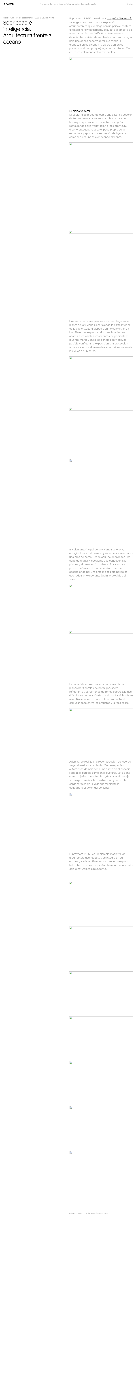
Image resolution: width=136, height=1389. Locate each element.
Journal (84, 4)
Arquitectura (8, 17)
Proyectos (44, 4)
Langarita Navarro (118, 18)
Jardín (87, 1213)
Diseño (81, 1213)
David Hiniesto (48, 17)
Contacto (92, 4)
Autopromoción (73, 4)
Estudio (62, 4)
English (130, 4)
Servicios (54, 4)
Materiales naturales (99, 1213)
